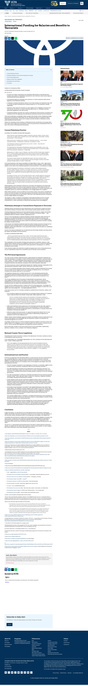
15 (35, 303)
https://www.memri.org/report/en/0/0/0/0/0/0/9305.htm (23, 447)
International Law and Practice (13, 81)
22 (28, 386)
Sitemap (69, 672)
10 (49, 239)
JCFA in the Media (29, 8)
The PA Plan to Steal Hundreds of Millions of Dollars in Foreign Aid (70, 104)
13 (30, 270)
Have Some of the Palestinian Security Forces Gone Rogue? (72, 145)
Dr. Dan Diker (69, 186)
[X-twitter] (9, 672)
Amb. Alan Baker (8, 33)
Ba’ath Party (35, 483)
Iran (61, 82)
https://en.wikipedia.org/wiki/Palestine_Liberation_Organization (18, 470)
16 (25, 309)
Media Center (38, 8)
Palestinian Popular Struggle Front (15, 490)
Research (20, 8)
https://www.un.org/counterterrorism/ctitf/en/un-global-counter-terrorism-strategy (21, 546)
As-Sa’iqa (9, 485)
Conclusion (9, 83)
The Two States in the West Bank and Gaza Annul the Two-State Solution (71, 164)
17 (27, 314)
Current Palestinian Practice (13, 73)
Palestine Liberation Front (14, 481)
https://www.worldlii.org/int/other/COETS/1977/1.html (16, 534)
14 (8, 276)
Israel (62, 182)
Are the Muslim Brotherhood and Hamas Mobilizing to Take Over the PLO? (71, 125)
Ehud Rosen (63, 127)
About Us (12, 8)
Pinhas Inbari (63, 147)
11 (5, 465)
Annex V (26, 528)
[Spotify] (28, 672)
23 (44, 404)
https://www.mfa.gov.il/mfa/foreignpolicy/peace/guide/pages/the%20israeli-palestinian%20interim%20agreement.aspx (28, 467)
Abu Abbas (23, 481)
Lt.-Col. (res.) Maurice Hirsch (66, 87)
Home (6, 8)
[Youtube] (12, 672)
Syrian (13, 485)
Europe (62, 102)
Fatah (8, 472)
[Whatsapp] (31, 672)
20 (15, 375)
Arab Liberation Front (13, 483)
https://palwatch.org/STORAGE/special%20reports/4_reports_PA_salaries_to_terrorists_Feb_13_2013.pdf (26, 433)
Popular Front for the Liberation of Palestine (17, 474)
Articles (9, 16)
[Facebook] (6, 672)
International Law (9, 19)
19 (47, 368)
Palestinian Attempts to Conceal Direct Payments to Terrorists (20, 75)
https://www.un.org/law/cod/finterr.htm (13, 536)
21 (21, 384)
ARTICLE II (31, 518)
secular (17, 472)
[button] (6, 38)
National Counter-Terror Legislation (14, 79)
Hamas (62, 121)
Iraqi (32, 483)
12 (22, 261)
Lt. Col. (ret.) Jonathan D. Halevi (67, 166)
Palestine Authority (8, 21)
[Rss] (22, 672)
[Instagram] (15, 672)
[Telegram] (18, 672)
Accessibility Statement (78, 672)
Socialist (24, 478)
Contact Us (48, 8)
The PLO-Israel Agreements (13, 77)
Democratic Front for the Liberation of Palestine (18, 476)
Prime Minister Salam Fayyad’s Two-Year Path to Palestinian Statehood (71, 184)
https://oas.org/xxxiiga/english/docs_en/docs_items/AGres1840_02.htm (20, 540)
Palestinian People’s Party (14, 478)
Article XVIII (22, 512)
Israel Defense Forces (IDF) (65, 142)
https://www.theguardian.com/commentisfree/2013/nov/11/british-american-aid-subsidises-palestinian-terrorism (26, 435)
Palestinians (18, 19)
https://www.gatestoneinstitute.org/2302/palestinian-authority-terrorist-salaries (20, 455)
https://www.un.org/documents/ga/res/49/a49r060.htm (16, 538)
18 (46, 366)
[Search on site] (81, 3)
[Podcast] (25, 672)
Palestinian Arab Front (13, 492)
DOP (44, 506)
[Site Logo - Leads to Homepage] (15, 3)
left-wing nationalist (23, 472)
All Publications (10, 562)
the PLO (14, 21)
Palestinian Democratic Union (14, 487)
